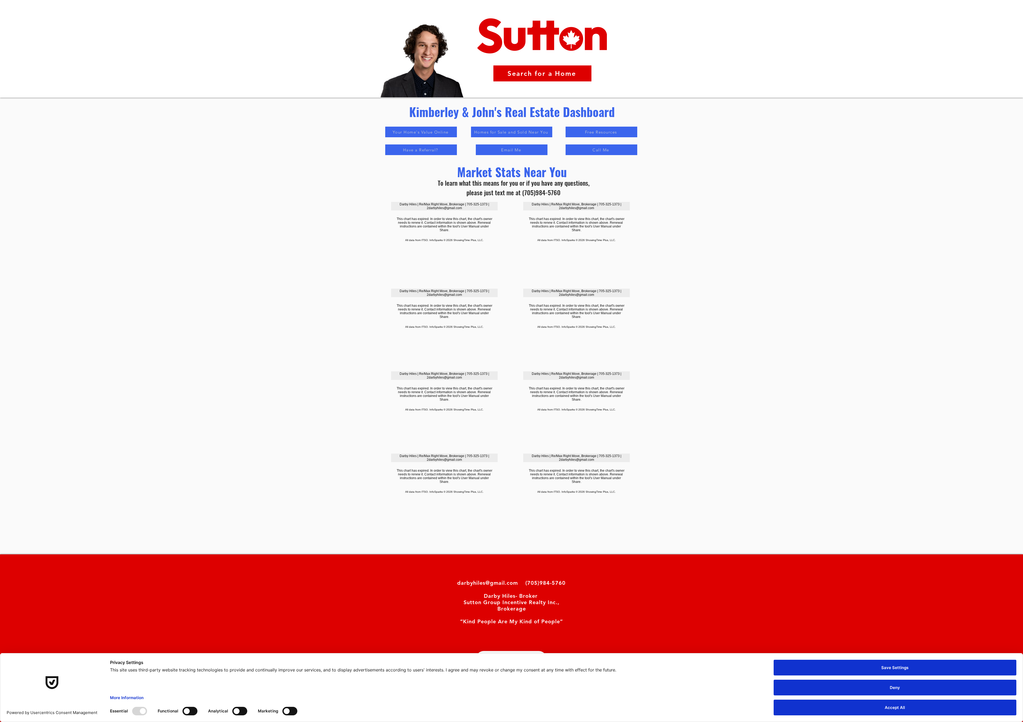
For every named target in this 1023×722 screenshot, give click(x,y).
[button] (421, 149)
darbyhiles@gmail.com (487, 583)
